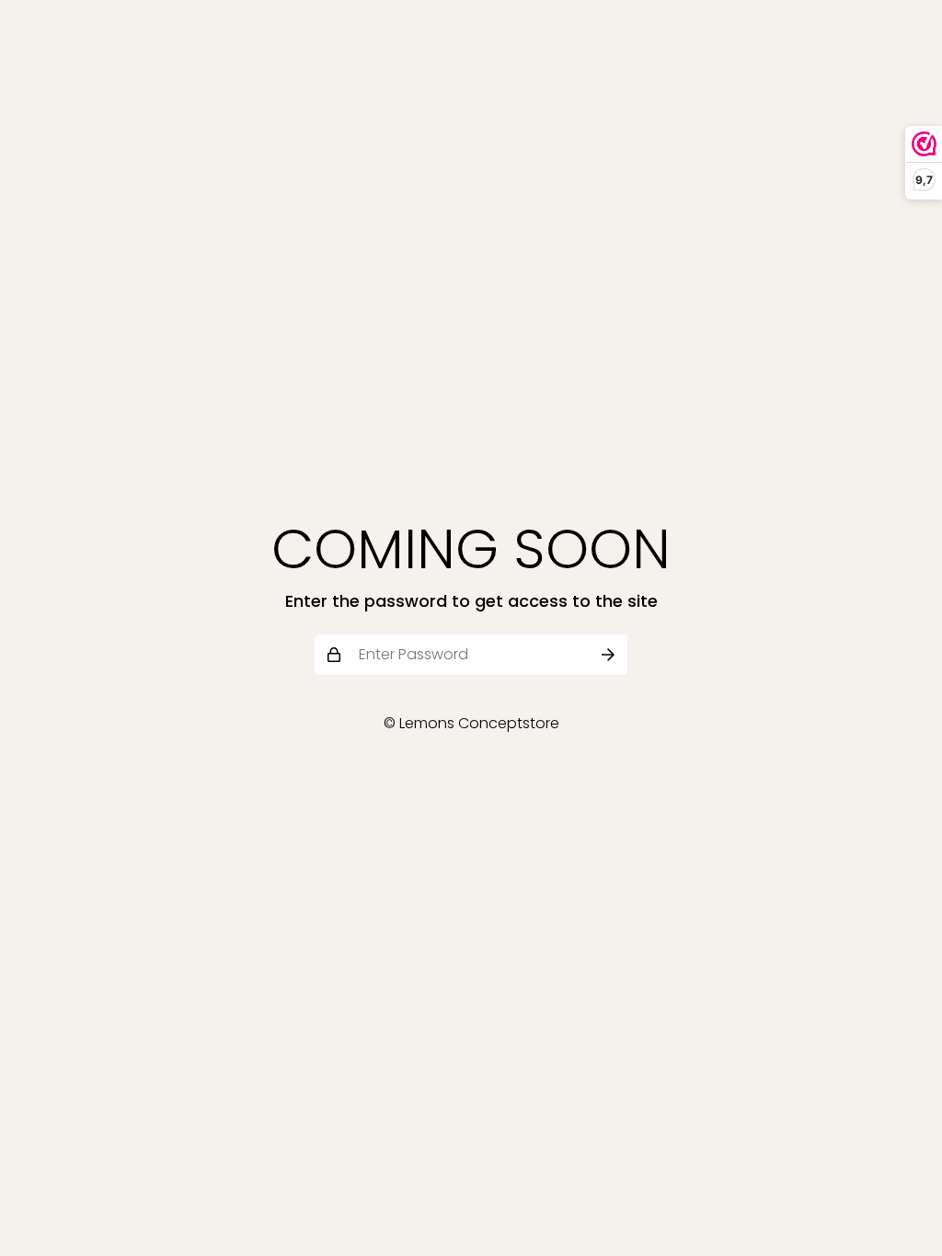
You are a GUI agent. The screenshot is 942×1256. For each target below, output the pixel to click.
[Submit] (608, 655)
